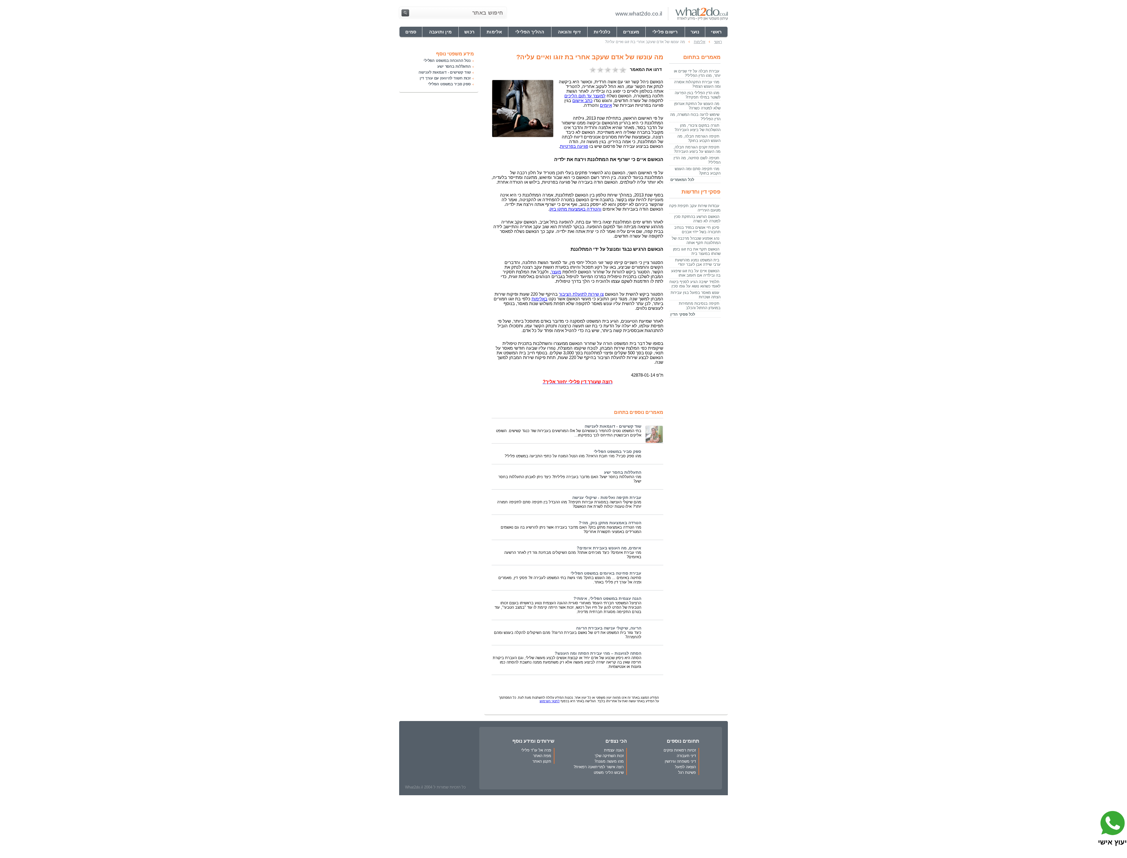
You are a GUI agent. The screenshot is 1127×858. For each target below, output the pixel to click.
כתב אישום (582, 100)
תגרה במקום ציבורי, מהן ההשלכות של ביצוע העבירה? (697, 127)
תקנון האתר (541, 761)
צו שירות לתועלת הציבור (581, 294)
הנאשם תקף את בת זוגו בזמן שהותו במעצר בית (697, 251)
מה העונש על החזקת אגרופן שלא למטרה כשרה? (697, 105)
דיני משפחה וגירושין (680, 761)
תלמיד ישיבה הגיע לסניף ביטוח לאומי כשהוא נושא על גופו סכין (695, 284)
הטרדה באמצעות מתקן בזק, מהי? (610, 523)
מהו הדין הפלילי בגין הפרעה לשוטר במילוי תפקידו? (698, 95)
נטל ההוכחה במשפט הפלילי (447, 60)
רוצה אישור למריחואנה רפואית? (598, 767)
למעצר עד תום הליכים (584, 96)
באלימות (539, 299)
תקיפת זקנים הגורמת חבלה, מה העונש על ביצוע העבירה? (697, 149)
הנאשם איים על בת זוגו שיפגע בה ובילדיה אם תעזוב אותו (696, 273)
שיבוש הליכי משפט (609, 772)
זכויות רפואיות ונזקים (680, 750)
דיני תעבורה (686, 756)
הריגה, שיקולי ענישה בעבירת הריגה (608, 628)
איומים (606, 105)
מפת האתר (542, 756)
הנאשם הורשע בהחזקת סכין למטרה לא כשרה (697, 218)
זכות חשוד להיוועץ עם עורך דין (445, 78)
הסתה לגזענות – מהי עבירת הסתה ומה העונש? (598, 653)
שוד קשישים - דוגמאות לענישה (613, 426)
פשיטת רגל (687, 772)
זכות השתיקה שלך (609, 756)
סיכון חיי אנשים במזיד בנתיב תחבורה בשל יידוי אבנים (697, 229)
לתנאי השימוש (550, 701)
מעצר (556, 272)
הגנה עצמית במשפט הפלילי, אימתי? (607, 598)
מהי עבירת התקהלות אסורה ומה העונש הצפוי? (697, 84)
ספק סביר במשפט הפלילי (617, 451)
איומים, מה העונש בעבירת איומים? (609, 548)
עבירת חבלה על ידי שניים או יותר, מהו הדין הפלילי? (697, 73)
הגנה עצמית (614, 750)
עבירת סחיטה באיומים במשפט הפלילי (606, 573)
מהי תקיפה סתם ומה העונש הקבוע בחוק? (698, 171)
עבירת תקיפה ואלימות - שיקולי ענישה (606, 497)
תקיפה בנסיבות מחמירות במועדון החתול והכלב (700, 305)
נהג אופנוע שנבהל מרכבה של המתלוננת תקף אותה (696, 240)
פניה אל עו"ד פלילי (536, 750)
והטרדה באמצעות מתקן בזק (575, 209)
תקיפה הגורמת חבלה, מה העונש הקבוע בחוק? (699, 138)
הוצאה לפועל (685, 767)
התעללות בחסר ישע (622, 472)
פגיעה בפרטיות (574, 146)
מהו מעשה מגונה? (609, 761)
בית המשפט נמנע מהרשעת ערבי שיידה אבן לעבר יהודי (698, 262)
